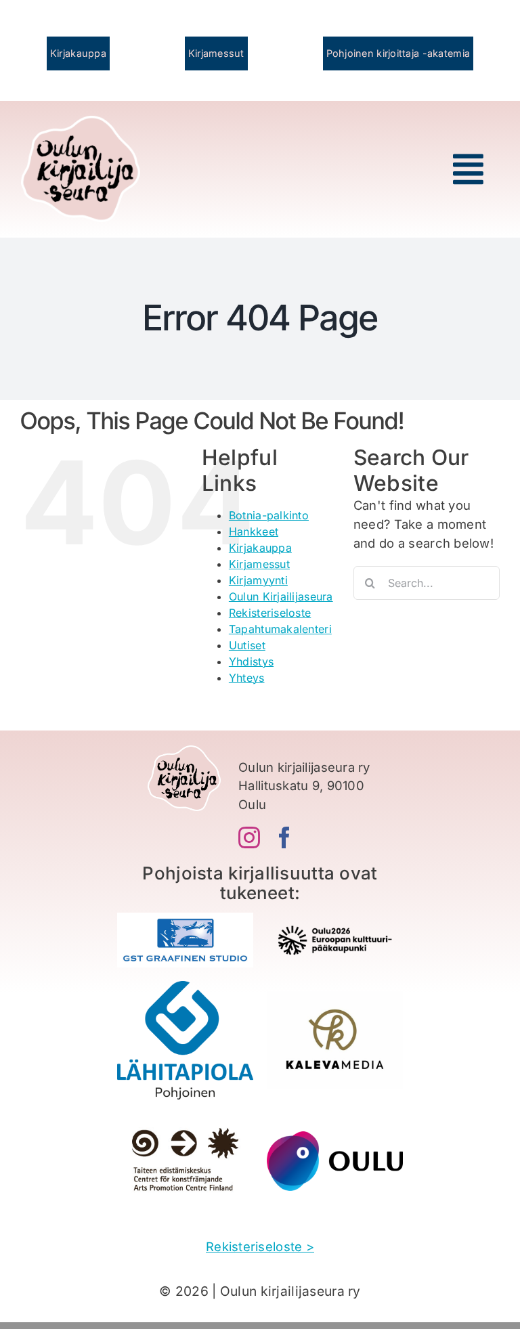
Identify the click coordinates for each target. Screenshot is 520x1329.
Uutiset (247, 645)
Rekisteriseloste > (260, 1246)
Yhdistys (251, 661)
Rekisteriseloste (270, 612)
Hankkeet (253, 531)
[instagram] (249, 837)
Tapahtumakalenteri (280, 629)
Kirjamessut (259, 564)
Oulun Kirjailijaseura (281, 596)
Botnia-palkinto (269, 515)
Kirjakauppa (260, 547)
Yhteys (247, 677)
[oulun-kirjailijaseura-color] (81, 121)
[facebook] (284, 837)
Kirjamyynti (258, 580)
